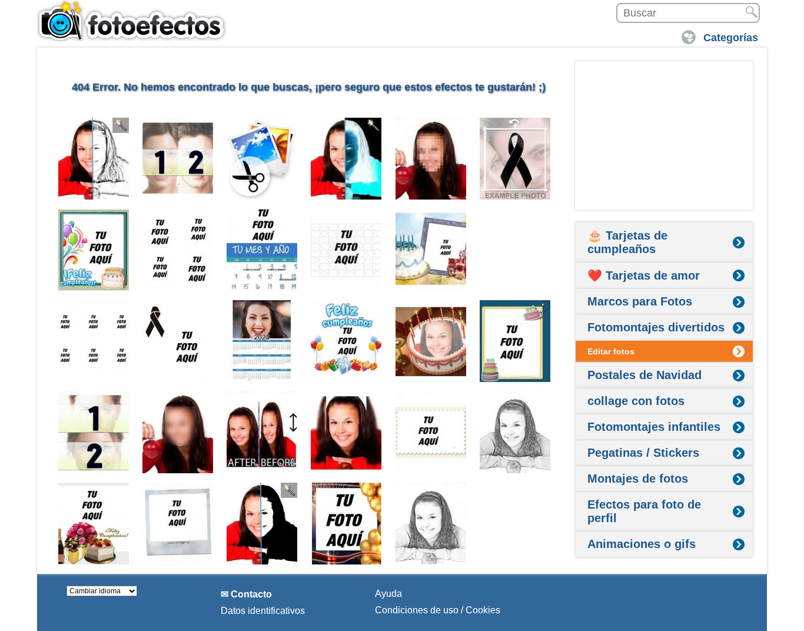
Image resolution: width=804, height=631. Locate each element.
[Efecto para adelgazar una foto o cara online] (262, 432)
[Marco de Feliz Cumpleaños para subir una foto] (93, 523)
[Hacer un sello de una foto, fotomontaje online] (431, 432)
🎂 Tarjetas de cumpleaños (627, 242)
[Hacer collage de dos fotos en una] (178, 159)
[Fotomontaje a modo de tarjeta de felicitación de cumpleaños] (346, 341)
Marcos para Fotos (639, 301)
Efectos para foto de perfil (644, 511)
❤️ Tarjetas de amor (643, 275)
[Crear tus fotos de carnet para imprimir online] (93, 341)
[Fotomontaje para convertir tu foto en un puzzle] (346, 250)
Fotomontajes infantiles (653, 426)
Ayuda (388, 594)
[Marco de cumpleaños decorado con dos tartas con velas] (515, 341)
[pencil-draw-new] (515, 432)
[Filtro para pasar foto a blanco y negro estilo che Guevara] (262, 523)
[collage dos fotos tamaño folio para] (515, 250)
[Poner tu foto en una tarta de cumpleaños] (431, 341)
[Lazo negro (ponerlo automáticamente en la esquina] (178, 341)
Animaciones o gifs (641, 543)
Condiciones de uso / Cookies (437, 610)
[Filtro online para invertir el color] (346, 159)
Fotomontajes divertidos (656, 327)
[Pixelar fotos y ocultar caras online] (431, 159)
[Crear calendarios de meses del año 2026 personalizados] (262, 250)
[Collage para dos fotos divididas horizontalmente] (93, 432)
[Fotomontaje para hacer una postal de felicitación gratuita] (93, 250)
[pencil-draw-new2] (431, 523)
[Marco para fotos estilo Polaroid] (178, 523)
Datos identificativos (263, 611)
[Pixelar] (178, 432)
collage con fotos (636, 400)
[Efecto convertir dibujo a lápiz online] (93, 159)
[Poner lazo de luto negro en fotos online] (515, 159)
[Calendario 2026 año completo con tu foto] (262, 341)
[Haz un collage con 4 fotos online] (178, 250)
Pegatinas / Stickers (643, 452)
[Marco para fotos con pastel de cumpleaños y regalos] (431, 250)
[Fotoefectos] (134, 20)
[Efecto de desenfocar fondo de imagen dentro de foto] (346, 432)
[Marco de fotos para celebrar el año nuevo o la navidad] (346, 523)
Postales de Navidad (644, 374)
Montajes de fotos (637, 478)
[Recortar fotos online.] (262, 159)
